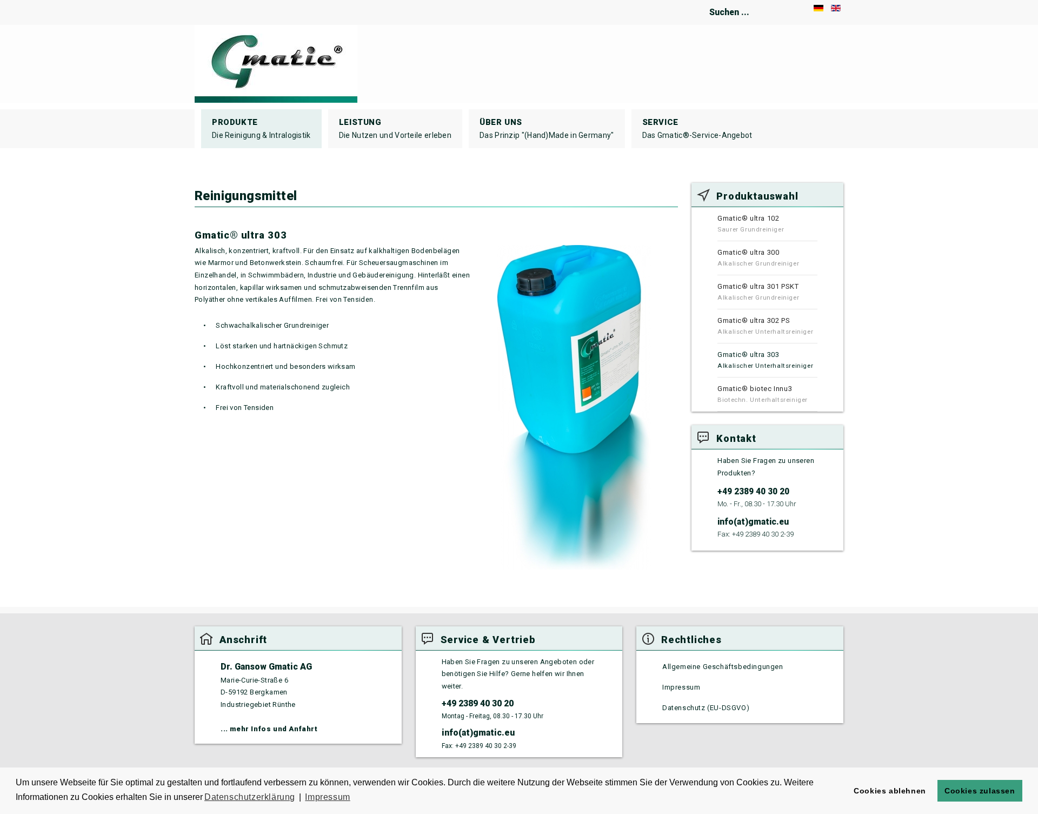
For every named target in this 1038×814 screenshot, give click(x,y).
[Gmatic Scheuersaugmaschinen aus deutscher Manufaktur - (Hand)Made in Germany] (276, 64)
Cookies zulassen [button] (979, 790)
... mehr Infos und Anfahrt (269, 729)
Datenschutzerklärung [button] (249, 797)
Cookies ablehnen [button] (890, 790)
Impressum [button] (327, 797)
